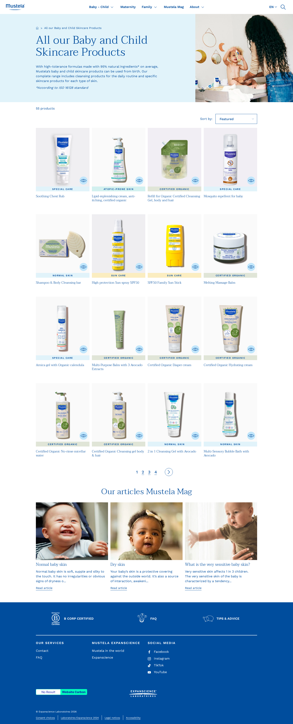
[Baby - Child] (112, 7)
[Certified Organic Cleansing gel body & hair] (119, 414)
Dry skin (117, 564)
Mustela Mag (174, 7)
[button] (283, 7)
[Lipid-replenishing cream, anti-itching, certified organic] (119, 159)
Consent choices (45, 717)
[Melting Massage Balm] (230, 246)
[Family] (155, 7)
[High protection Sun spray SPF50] (119, 246)
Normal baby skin (51, 564)
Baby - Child (99, 7)
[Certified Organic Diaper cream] (174, 328)
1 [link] (137, 472)
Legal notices (112, 717)
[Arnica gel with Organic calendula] (62, 328)
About (194, 7)
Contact (42, 651)
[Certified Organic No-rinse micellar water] (62, 414)
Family (147, 7)
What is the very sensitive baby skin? (217, 564)
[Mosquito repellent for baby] (230, 159)
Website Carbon (74, 692)
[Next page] (169, 472)
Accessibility (133, 717)
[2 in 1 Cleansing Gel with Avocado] (174, 414)
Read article (44, 588)
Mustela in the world (108, 651)
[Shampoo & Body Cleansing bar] (62, 246)
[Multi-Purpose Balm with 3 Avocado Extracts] (119, 328)
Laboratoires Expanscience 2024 (80, 717)
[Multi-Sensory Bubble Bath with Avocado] (230, 414)
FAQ (39, 657)
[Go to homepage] (37, 28)
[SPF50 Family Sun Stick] (174, 246)
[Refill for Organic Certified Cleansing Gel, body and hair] (174, 159)
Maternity (128, 7)
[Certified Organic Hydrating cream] (230, 328)
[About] (202, 7)
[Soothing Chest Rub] (62, 159)
